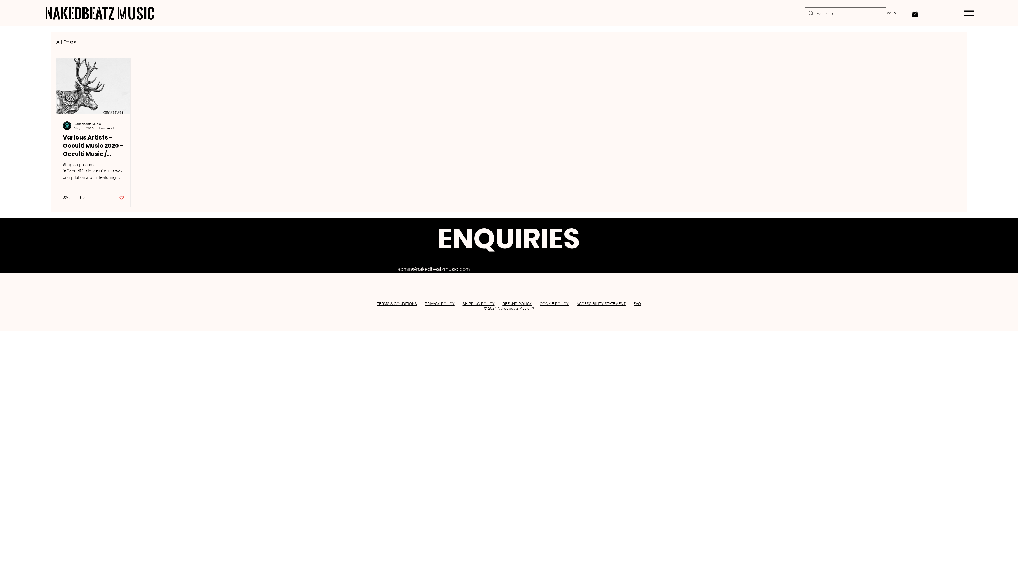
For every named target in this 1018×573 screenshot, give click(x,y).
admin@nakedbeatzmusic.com (433, 269)
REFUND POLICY (517, 303)
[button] (915, 13)
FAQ (637, 303)
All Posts (66, 42)
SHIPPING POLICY (479, 303)
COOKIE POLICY (554, 303)
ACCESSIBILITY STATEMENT (601, 303)
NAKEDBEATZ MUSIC (100, 13)
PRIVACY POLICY (440, 303)
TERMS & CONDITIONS (397, 303)
